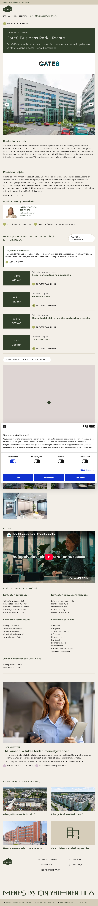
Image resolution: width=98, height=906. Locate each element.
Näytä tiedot (85, 470)
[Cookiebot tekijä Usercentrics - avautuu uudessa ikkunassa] (84, 426)
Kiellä (18, 478)
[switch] (37, 461)
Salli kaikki (80, 478)
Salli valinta (49, 478)
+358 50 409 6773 (27, 215)
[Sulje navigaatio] (93, 9)
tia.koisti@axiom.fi (27, 213)
